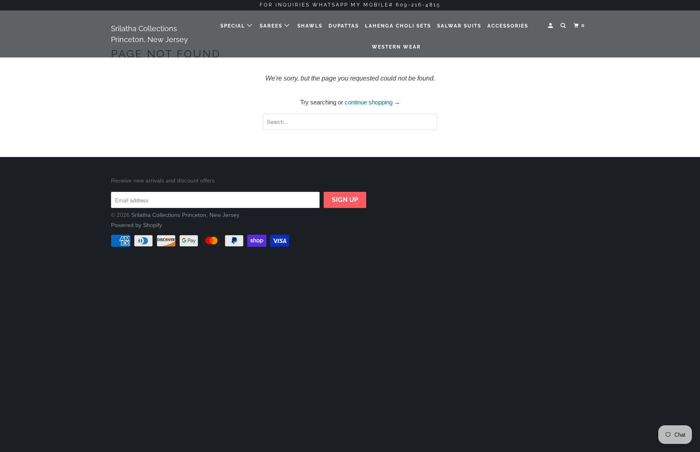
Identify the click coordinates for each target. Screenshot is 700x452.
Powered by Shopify (136, 225)
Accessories (507, 26)
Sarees (272, 26)
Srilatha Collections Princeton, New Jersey (149, 34)
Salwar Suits (459, 26)
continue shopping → (372, 102)
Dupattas (344, 26)
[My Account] (551, 25)
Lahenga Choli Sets (398, 26)
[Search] (564, 25)
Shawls (309, 26)
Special (233, 26)
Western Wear (396, 47)
